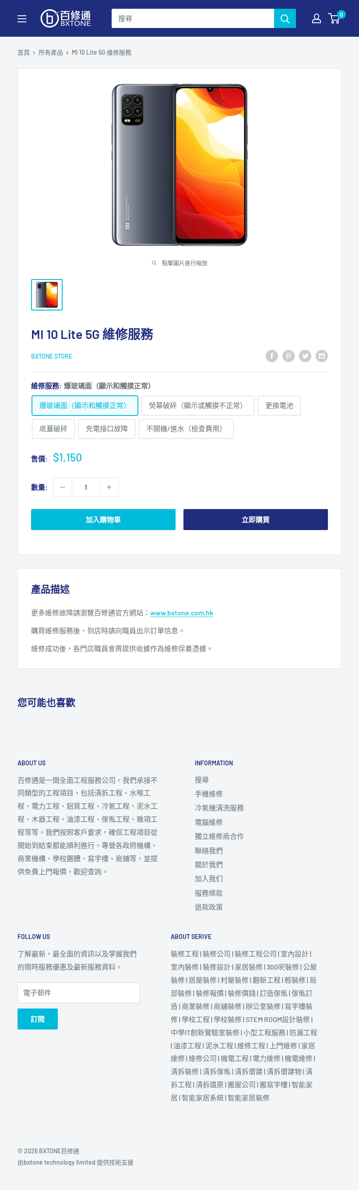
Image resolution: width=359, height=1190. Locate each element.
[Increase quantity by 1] (109, 487)
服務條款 (209, 893)
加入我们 (209, 878)
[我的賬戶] (316, 18)
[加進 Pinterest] (288, 355)
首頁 (24, 52)
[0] (334, 18)
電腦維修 (209, 822)
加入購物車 (103, 519)
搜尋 (202, 779)
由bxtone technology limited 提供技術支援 (76, 1162)
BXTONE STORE (51, 356)
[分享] (272, 355)
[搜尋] (285, 18)
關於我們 (209, 864)
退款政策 (209, 907)
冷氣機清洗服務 (219, 807)
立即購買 (256, 519)
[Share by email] (322, 355)
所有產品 (51, 52)
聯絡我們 (209, 850)
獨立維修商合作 (219, 836)
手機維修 (209, 793)
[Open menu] (22, 18)
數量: (39, 487)
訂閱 (38, 1019)
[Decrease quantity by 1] (62, 487)
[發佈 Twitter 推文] (305, 355)
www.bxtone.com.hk (181, 612)
